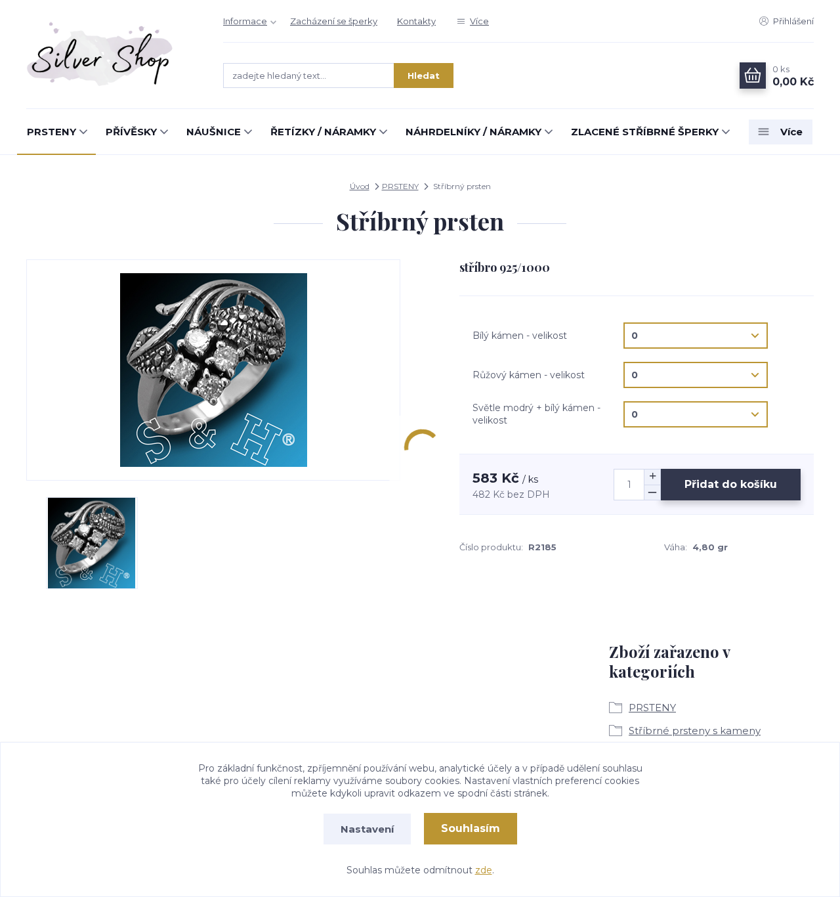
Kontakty (416, 21)
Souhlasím (470, 828)
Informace (245, 21)
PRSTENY (51, 131)
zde (483, 870)
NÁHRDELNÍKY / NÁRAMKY (473, 131)
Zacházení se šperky (333, 21)
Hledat (424, 75)
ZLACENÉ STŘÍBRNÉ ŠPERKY (645, 131)
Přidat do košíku (730, 484)
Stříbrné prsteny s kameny (695, 730)
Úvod (359, 186)
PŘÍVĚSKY (131, 131)
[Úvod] (111, 54)
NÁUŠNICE (213, 131)
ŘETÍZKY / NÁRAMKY (323, 131)
